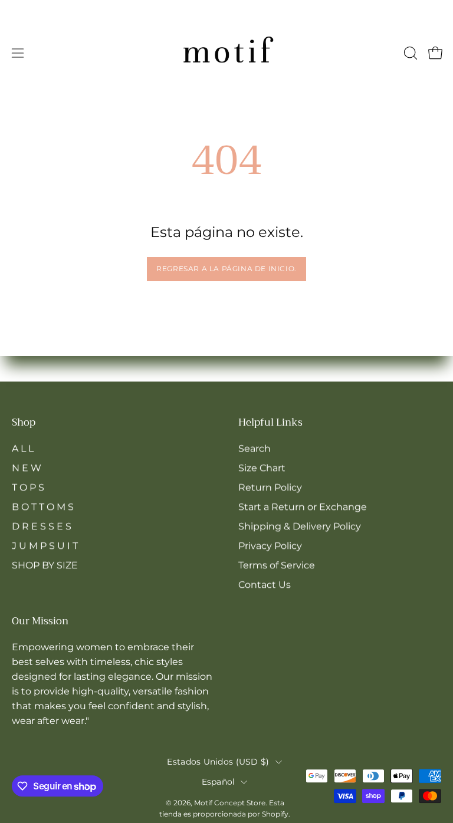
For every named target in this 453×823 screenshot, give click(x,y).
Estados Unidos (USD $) (218, 761)
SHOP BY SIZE (45, 565)
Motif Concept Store (229, 802)
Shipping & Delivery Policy (299, 526)
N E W (26, 467)
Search (254, 448)
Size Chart (261, 467)
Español (218, 781)
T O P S (28, 487)
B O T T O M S (43, 506)
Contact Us (264, 584)
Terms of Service (276, 565)
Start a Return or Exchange (302, 506)
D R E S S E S (41, 526)
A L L (23, 448)
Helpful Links (270, 423)
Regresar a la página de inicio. (226, 268)
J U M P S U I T (45, 545)
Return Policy (270, 487)
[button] (409, 53)
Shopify (275, 813)
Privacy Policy (270, 545)
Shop (23, 423)
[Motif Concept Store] (226, 53)
